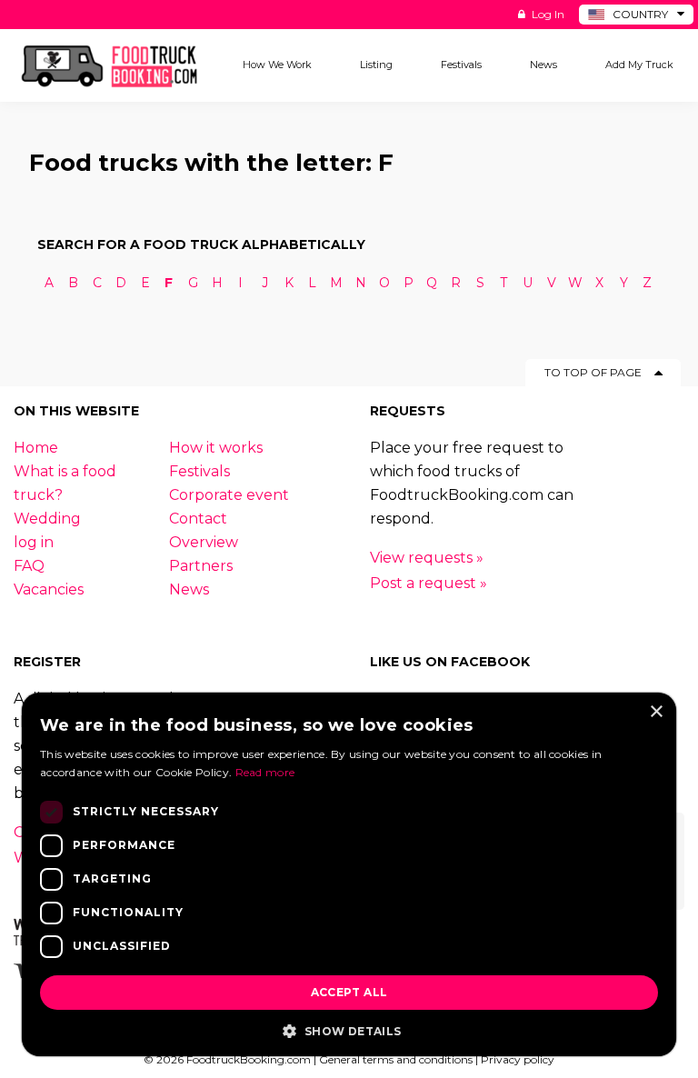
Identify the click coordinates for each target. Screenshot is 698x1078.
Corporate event (229, 495)
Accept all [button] (349, 992)
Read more (265, 772)
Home (36, 447)
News (189, 589)
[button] (349, 1030)
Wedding (47, 518)
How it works (216, 447)
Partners (201, 565)
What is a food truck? (65, 483)
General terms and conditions (396, 1059)
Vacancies (49, 589)
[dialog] (349, 874)
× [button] (656, 712)
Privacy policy (517, 1059)
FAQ (29, 565)
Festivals (199, 471)
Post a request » (428, 583)
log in (34, 542)
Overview (203, 542)
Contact (198, 518)
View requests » (427, 557)
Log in (546, 14)
